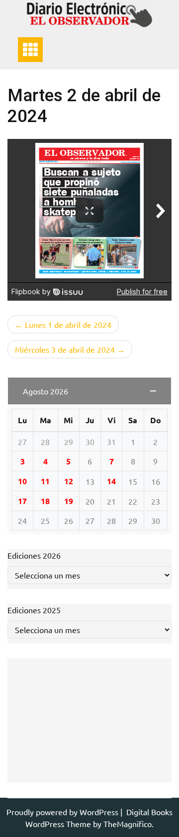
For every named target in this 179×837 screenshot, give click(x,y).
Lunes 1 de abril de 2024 (68, 324)
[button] (89, 391)
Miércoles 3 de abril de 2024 (65, 349)
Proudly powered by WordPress (63, 812)
